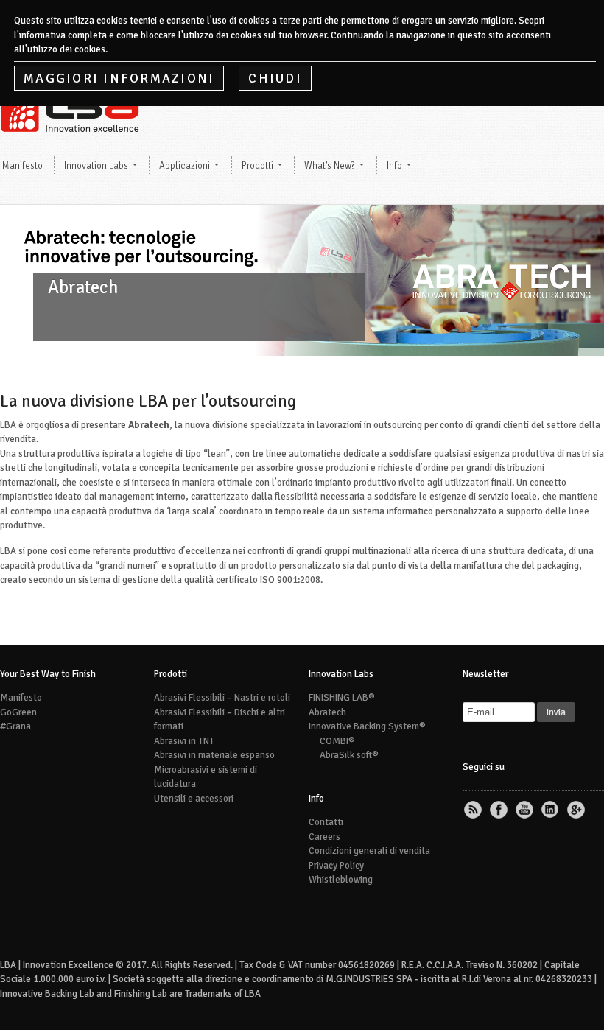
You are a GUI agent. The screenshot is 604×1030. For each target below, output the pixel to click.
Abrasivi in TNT (184, 741)
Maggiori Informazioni (119, 78)
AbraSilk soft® (349, 755)
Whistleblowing (341, 880)
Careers (324, 837)
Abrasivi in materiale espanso (214, 755)
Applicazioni (184, 166)
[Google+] (577, 810)
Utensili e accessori (193, 799)
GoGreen (18, 712)
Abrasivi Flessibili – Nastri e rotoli (222, 698)
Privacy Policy (336, 866)
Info (394, 166)
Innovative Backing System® (367, 726)
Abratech (327, 712)
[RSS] (474, 810)
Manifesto (21, 698)
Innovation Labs (96, 166)
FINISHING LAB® (342, 698)
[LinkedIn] (551, 810)
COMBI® (337, 741)
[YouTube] (526, 810)
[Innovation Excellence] (73, 127)
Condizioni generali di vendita (369, 851)
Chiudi (275, 78)
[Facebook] (500, 810)
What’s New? (329, 166)
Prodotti (257, 166)
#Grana (15, 726)
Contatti (326, 822)
